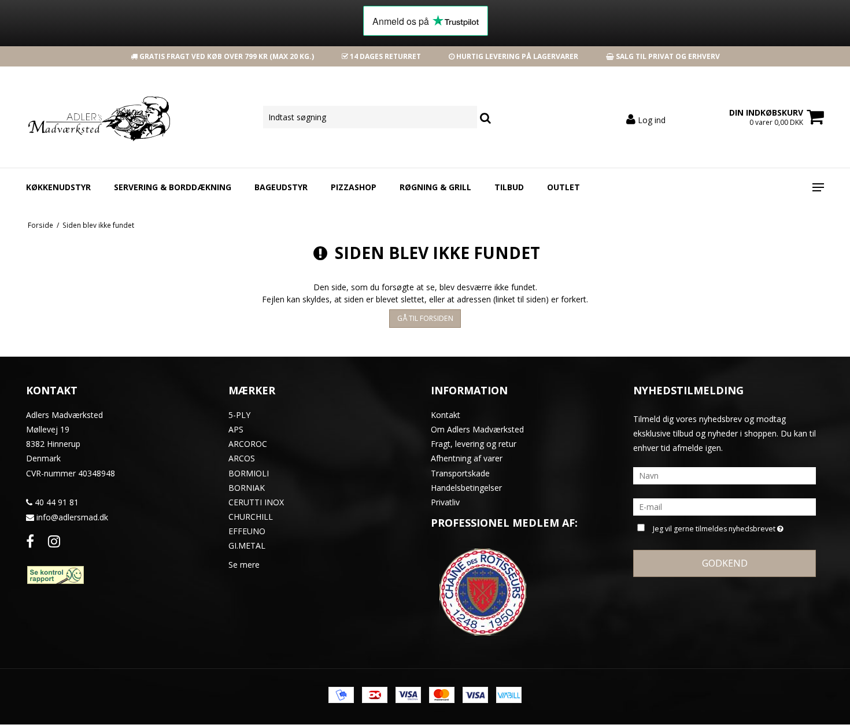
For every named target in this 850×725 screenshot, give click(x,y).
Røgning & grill (435, 187)
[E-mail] (724, 506)
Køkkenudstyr (58, 187)
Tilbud (509, 187)
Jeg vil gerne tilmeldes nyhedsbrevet (715, 527)
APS (235, 429)
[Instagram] (54, 540)
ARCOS (241, 458)
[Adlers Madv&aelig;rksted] (87, 117)
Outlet (563, 187)
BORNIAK (246, 487)
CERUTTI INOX (256, 502)
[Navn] (724, 474)
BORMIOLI (248, 473)
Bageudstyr (281, 187)
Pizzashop (353, 187)
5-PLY (239, 414)
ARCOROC (247, 443)
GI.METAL (246, 545)
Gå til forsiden (425, 318)
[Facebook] (30, 540)
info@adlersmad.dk (72, 517)
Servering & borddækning (172, 187)
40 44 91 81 (55, 502)
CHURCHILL (250, 516)
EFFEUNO (246, 531)
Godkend (725, 563)
